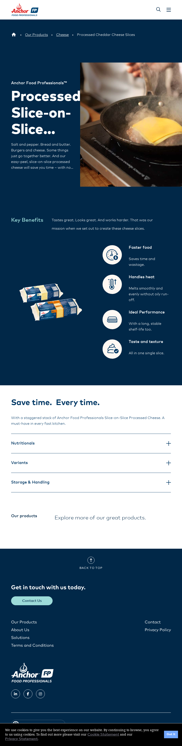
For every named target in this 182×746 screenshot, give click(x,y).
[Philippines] (13, 35)
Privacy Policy (158, 630)
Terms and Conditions (32, 646)
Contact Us (32, 601)
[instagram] (40, 693)
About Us (20, 630)
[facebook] (28, 693)
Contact (153, 622)
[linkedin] (15, 693)
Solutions (20, 638)
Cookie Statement (103, 734)
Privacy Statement (21, 739)
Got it (171, 734)
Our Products (24, 622)
